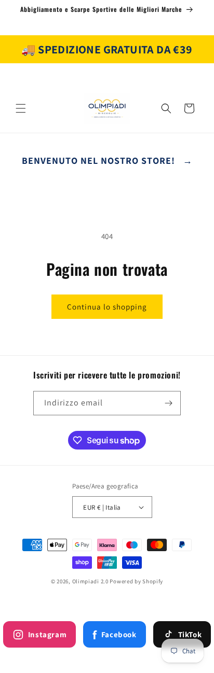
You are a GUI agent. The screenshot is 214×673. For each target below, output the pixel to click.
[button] (20, 108)
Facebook (114, 634)
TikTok (190, 634)
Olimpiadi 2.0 (90, 581)
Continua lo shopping (107, 307)
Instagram (47, 634)
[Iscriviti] (168, 403)
